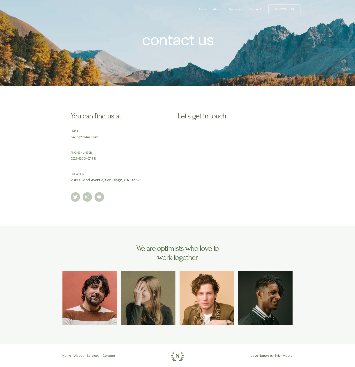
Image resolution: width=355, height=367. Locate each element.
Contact (254, 9)
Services (235, 9)
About (218, 9)
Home (202, 9)
